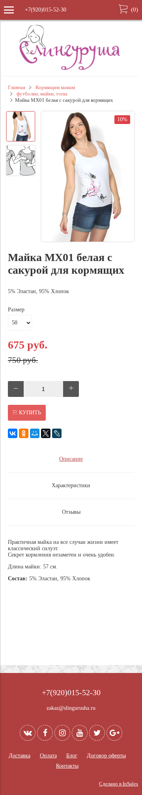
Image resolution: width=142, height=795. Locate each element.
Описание (71, 459)
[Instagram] (62, 733)
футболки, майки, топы (42, 94)
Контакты (67, 766)
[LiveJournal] (57, 433)
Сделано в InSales (118, 784)
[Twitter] (97, 733)
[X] (45, 433)
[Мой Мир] (34, 433)
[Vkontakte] (28, 733)
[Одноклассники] (23, 433)
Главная (16, 87)
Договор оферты (106, 756)
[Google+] (114, 733)
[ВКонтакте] (12, 433)
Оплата (48, 756)
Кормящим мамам (55, 87)
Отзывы (71, 512)
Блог (71, 756)
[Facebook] (45, 733)
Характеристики (71, 485)
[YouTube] (80, 733)
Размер (16, 310)
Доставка (19, 756)
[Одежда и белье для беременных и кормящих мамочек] (71, 69)
